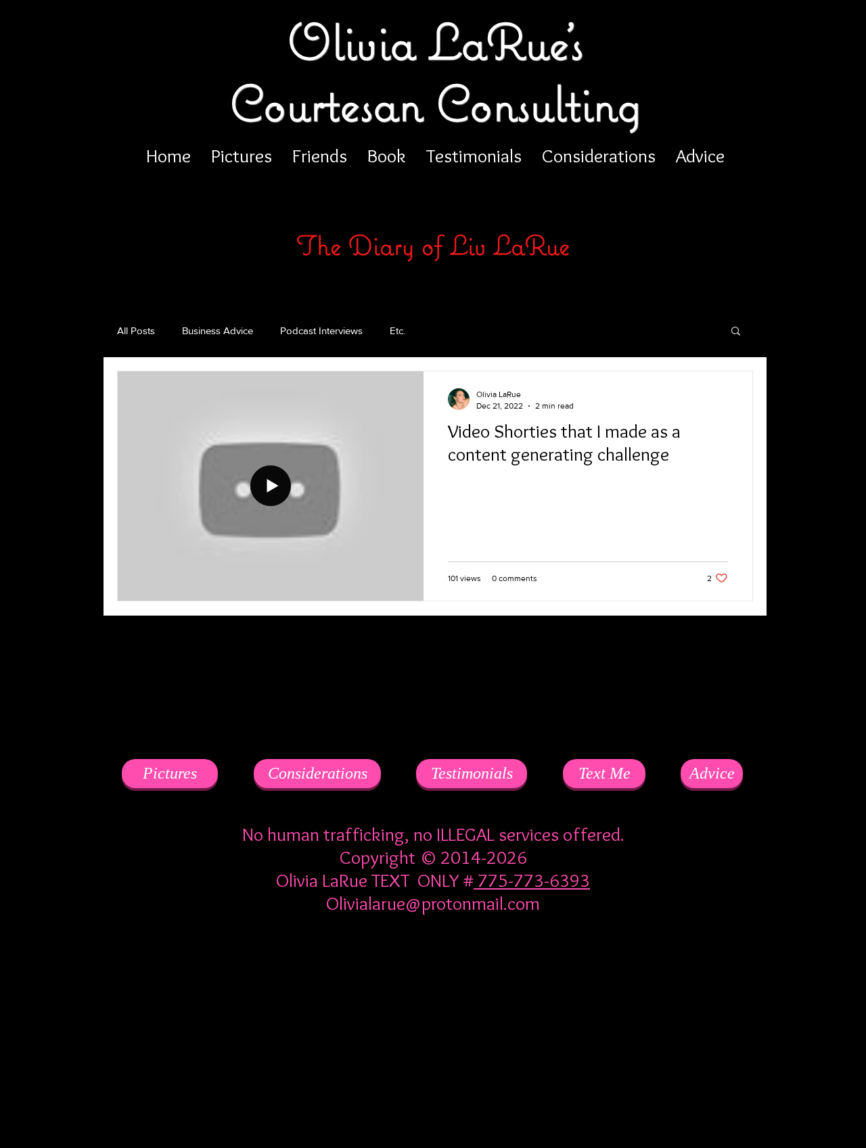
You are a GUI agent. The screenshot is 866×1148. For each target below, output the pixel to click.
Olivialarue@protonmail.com (433, 903)
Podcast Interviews (321, 330)
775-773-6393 (532, 880)
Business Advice (217, 330)
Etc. (397, 330)
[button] (735, 332)
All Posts (136, 330)
